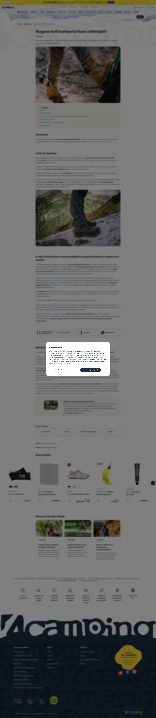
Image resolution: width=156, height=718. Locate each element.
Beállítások (62, 370)
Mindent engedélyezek (90, 370)
